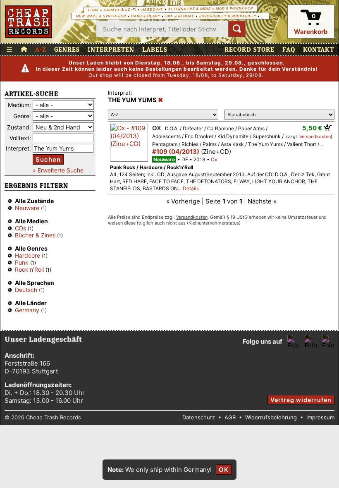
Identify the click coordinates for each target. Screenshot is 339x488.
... (263, 16)
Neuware (27, 207)
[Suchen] (237, 29)
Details (191, 188)
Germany (27, 309)
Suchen (48, 159)
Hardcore (152, 9)
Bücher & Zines (35, 235)
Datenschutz (198, 417)
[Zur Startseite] (24, 49)
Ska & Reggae (179, 16)
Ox (156, 128)
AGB (230, 417)
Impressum (320, 417)
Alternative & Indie (189, 9)
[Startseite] (29, 21)
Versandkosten (315, 136)
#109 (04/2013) (175, 151)
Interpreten (111, 49)
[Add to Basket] (328, 127)
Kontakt (318, 49)
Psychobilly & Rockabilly (227, 16)
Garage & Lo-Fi (120, 9)
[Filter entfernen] (160, 100)
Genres (67, 49)
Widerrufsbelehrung (271, 417)
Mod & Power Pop (234, 8)
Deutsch (26, 289)
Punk (93, 10)
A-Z (40, 49)
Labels (154, 49)
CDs (20, 228)
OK (224, 470)
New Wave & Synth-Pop (101, 16)
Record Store (249, 49)
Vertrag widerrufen (301, 399)
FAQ (288, 49)
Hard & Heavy (145, 16)
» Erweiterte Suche (58, 170)
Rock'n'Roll (29, 269)
